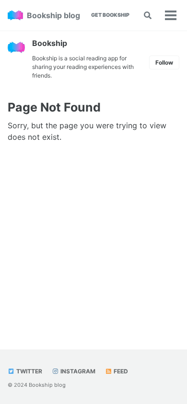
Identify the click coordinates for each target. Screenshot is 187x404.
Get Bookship (110, 15)
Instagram (77, 371)
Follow (164, 62)
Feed (120, 371)
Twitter (28, 371)
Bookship (49, 43)
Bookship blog (53, 15)
